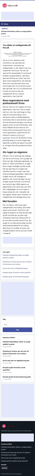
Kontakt (4, 468)
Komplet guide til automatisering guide (16, 277)
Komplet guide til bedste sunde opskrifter (17, 272)
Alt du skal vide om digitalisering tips (15, 268)
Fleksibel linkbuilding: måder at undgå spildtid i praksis (16, 32)
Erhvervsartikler (18, 42)
